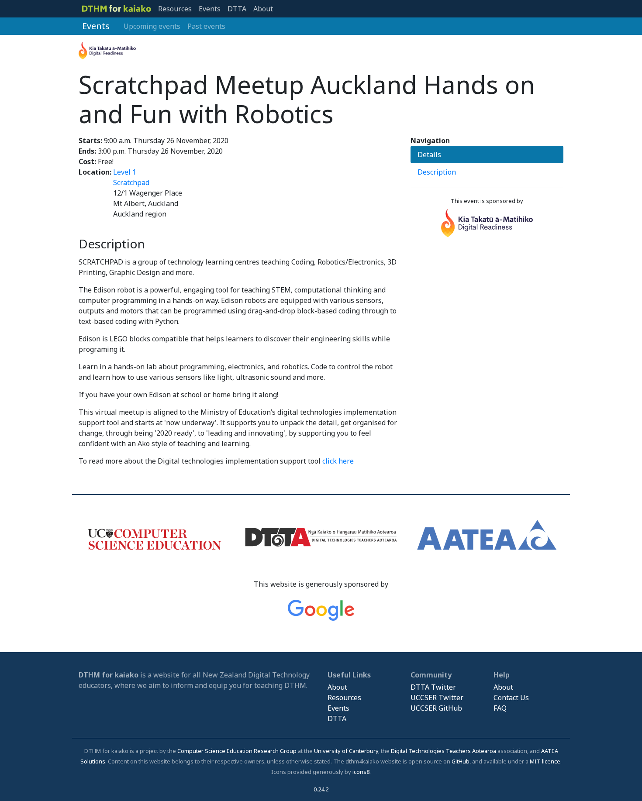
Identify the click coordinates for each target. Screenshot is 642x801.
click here (338, 461)
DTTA (237, 9)
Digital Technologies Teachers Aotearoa (443, 751)
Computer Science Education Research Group (237, 751)
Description (437, 172)
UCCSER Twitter (437, 697)
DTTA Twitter (433, 687)
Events (210, 9)
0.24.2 (321, 789)
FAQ (500, 708)
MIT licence (545, 761)
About (263, 9)
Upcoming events (152, 26)
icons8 (360, 772)
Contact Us (511, 697)
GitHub (460, 761)
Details (429, 154)
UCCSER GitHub (436, 708)
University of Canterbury (346, 751)
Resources (175, 9)
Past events (206, 26)
